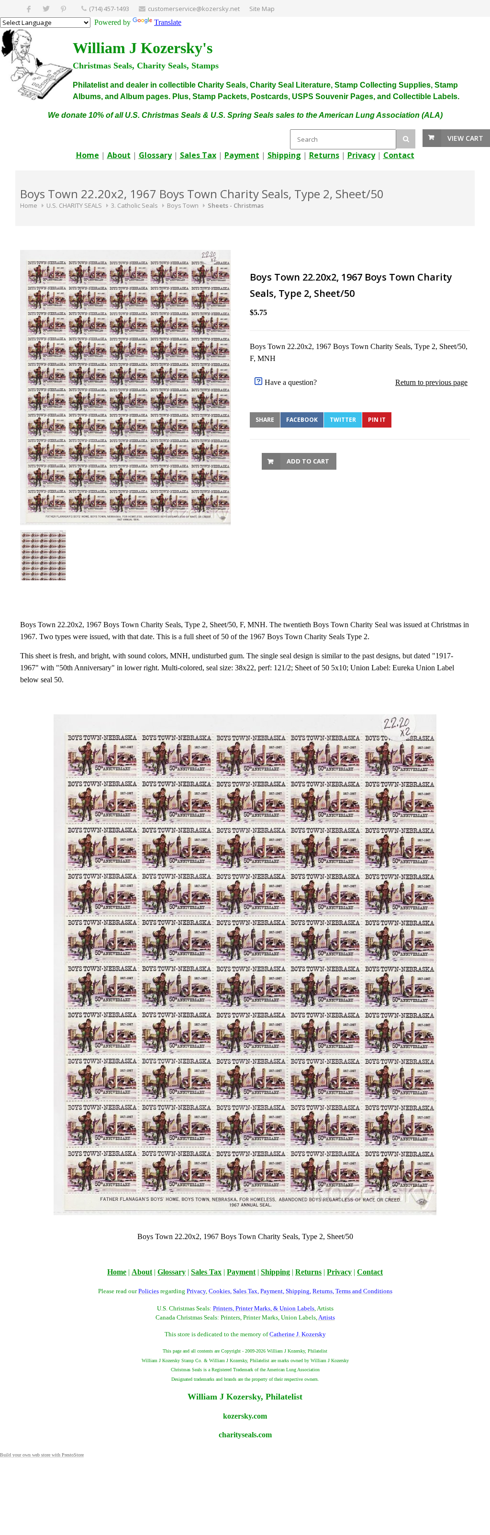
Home (28, 205)
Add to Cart (308, 461)
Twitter (343, 420)
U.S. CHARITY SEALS (74, 205)
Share (265, 420)
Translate (167, 22)
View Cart (465, 138)
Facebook (302, 420)
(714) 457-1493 (109, 8)
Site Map (262, 8)
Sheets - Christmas (236, 205)
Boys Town (183, 205)
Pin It (377, 420)
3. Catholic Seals (134, 205)
